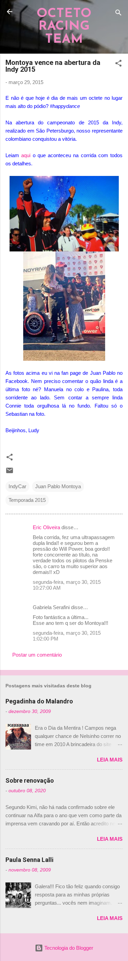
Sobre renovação (29, 780)
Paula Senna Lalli (29, 859)
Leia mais (110, 760)
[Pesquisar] (118, 13)
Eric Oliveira (46, 527)
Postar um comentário (37, 655)
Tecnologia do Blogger (68, 948)
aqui (25, 155)
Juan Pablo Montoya (58, 486)
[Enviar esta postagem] (9, 473)
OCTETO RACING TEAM (64, 27)
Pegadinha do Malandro (39, 701)
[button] (118, 64)
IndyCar (17, 486)
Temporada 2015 (27, 500)
